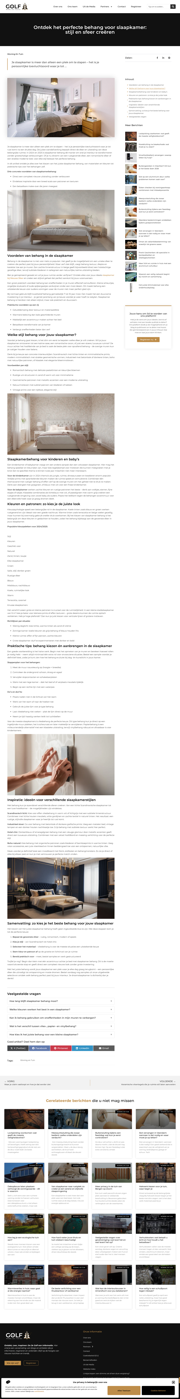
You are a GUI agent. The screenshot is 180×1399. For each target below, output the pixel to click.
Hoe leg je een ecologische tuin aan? (23, 1238)
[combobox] (158, 6)
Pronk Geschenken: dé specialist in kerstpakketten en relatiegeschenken (154, 255)
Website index (89, 1369)
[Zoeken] (173, 6)
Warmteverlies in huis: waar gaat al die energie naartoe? (24, 1289)
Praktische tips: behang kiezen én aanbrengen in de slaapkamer (150, 100)
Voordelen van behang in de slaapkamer (146, 85)
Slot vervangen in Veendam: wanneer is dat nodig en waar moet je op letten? (154, 233)
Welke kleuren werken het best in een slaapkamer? (61, 1009)
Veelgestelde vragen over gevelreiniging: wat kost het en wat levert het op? (110, 1239)
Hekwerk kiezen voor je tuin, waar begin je (153, 1187)
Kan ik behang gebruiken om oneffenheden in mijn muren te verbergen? (61, 1017)
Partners (105, 6)
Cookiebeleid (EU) (91, 1355)
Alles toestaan (124, 1391)
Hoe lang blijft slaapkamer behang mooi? (61, 1001)
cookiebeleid (39, 1391)
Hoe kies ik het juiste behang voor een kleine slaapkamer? (61, 1034)
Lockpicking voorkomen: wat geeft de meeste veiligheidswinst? (22, 1135)
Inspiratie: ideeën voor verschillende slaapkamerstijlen (144, 106)
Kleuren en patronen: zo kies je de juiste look (148, 95)
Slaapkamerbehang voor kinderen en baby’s (148, 92)
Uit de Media (89, 6)
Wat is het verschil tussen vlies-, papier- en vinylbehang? (61, 1026)
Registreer (136, 6)
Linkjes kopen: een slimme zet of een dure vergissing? (106, 1373)
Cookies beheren (158, 1391)
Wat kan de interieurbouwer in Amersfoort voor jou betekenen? (111, 1289)
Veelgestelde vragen (137, 117)
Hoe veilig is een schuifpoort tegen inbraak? (153, 1289)
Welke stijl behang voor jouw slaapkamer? (147, 88)
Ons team (72, 6)
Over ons (57, 6)
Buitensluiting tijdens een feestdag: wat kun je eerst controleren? (108, 1135)
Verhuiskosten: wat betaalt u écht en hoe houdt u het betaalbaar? (153, 1239)
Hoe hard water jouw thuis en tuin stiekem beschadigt (66, 1238)
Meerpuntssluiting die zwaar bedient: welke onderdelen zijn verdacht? (152, 201)
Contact (122, 6)
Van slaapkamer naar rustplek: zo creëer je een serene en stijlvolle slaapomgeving (68, 1188)
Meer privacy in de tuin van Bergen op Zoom (108, 1187)
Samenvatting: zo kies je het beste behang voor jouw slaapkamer (149, 112)
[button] (173, 1382)
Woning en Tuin (15, 54)
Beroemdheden (90, 1360)
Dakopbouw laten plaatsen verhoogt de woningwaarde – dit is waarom (24, 1188)
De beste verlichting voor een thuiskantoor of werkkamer (66, 1289)
